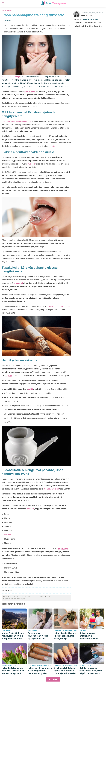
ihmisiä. (52, 146)
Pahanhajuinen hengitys (12, 76)
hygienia (31, 164)
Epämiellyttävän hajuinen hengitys (16, 121)
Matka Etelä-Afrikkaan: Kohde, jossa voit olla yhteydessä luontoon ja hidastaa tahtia (13, 636)
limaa (10, 375)
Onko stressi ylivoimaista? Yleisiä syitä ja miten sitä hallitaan (38, 636)
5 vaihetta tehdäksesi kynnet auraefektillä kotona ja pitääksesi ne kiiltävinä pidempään (65, 671)
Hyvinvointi (32, 631)
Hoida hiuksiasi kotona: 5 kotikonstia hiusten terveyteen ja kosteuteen (65, 636)
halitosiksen (30, 91)
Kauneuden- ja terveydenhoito (65, 631)
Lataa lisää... (53, 679)
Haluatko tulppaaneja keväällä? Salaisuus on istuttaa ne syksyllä (13, 671)
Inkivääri (7, 535)
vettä (30, 389)
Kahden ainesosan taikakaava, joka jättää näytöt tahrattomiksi (91, 671)
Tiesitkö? (83, 631)
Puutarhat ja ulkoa (9, 666)
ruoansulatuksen (51, 489)
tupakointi (18, 283)
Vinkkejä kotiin (85, 666)
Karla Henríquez (87, 15)
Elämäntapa (6, 631)
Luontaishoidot (6, 10)
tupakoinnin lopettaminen (59, 306)
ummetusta (63, 548)
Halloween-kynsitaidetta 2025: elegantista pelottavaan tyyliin (40, 671)
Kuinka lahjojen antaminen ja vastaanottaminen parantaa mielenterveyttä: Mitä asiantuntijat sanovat (90, 636)
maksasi (30, 509)
